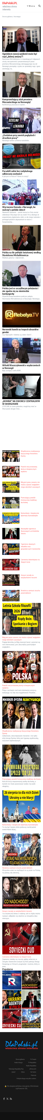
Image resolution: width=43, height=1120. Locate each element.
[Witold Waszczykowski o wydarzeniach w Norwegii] (21, 350)
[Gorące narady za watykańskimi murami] (31, 980)
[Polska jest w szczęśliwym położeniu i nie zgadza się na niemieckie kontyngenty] (21, 273)
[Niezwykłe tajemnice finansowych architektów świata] (31, 999)
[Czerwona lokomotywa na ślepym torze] (11, 1018)
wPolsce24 (32, 1069)
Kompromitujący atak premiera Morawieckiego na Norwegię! (17, 100)
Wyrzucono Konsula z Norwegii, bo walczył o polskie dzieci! (18, 208)
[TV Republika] (11, 980)
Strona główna (7, 16)
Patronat (33, 1075)
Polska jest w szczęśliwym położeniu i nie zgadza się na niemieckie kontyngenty (20, 291)
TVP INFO (33, 1072)
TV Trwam (33, 1059)
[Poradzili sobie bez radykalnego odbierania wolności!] (21, 156)
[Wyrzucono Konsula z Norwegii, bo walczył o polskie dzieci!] (21, 192)
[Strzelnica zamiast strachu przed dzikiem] (31, 1018)
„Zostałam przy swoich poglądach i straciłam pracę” (19, 136)
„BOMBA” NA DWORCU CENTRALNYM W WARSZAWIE (21, 402)
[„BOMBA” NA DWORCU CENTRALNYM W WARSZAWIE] (21, 386)
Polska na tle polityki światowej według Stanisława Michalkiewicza (21, 254)
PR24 (23, 1072)
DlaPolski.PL (9, 3)
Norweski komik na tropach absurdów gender (20, 330)
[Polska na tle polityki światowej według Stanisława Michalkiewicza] (21, 237)
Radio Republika (31, 1066)
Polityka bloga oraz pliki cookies (26, 1078)
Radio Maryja (18, 1062)
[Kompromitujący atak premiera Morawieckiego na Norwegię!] (21, 84)
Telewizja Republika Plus (16, 1069)
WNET (13, 1072)
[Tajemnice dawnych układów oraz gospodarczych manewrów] (11, 999)
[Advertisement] (21, 432)
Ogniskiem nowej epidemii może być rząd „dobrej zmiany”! (19, 55)
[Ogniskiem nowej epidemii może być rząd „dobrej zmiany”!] (21, 39)
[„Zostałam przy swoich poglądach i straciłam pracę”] (21, 120)
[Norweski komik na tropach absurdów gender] (21, 314)
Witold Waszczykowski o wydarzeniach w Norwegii (21, 366)
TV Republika (32, 1062)
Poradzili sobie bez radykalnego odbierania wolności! (17, 172)
